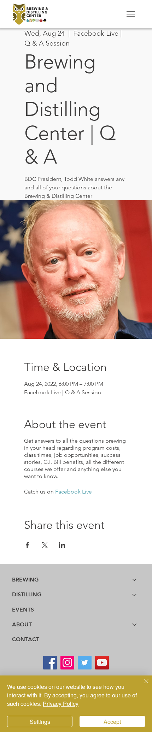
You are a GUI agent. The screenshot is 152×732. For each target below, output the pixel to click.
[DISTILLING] (135, 594)
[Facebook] (50, 662)
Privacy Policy (60, 703)
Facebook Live (73, 491)
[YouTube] (102, 662)
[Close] (142, 685)
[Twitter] (85, 662)
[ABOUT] (135, 624)
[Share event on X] (44, 545)
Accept (112, 722)
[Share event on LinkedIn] (62, 545)
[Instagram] (67, 662)
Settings (40, 722)
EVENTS (23, 609)
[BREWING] (135, 579)
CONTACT (25, 639)
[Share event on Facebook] (27, 545)
